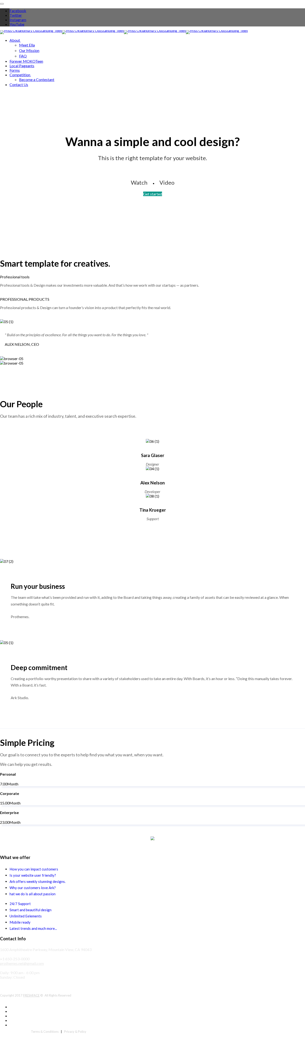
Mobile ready (20, 922)
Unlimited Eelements (26, 916)
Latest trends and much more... (33, 928)
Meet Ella (27, 45)
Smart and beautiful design (30, 910)
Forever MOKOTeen (26, 61)
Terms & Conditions (45, 1031)
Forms (15, 70)
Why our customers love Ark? (33, 887)
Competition (20, 74)
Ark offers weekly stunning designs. (38, 881)
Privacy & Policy (75, 1031)
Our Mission (29, 50)
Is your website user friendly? (33, 875)
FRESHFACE (31, 995)
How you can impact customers (34, 869)
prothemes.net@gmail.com (22, 963)
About (15, 40)
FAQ (23, 56)
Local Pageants (22, 65)
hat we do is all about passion (33, 894)
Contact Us (19, 84)
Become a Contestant (36, 79)
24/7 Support (20, 903)
